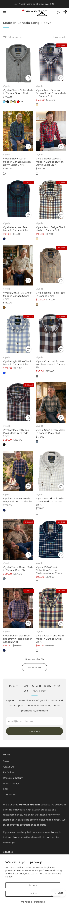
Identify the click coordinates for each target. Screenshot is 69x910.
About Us (8, 766)
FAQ (5, 789)
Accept (33, 885)
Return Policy (11, 783)
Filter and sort (16, 37)
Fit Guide (8, 772)
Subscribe (34, 731)
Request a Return (13, 777)
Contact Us (9, 794)
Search (7, 761)
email (24, 837)
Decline (32, 893)
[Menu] (4, 12)
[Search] (58, 12)
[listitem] (35, 4)
